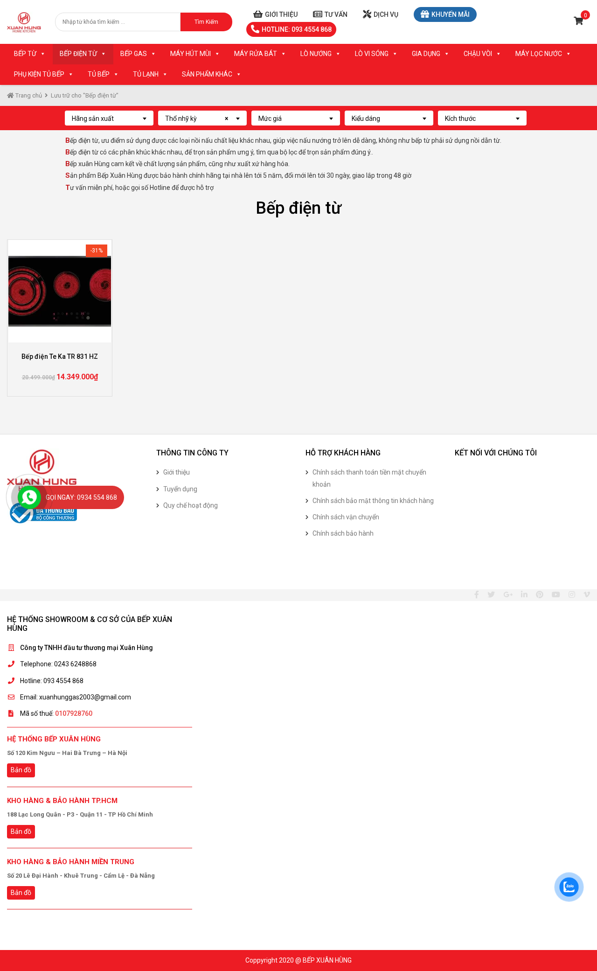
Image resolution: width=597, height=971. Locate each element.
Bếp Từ (25, 53)
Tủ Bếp (99, 74)
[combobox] (109, 118)
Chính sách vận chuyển (345, 517)
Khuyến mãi (450, 14)
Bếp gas (133, 53)
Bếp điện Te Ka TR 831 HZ (59, 356)
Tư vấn (336, 14)
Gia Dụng (426, 53)
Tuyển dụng (180, 489)
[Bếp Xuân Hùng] (24, 22)
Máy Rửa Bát (255, 53)
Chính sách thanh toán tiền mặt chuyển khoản (369, 478)
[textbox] (109, 118)
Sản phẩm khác (207, 74)
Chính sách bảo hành (343, 533)
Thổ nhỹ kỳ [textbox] (196, 118)
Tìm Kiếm (206, 22)
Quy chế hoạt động (190, 505)
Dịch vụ (386, 14)
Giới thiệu (281, 14)
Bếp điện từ (78, 53)
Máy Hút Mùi (190, 53)
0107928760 (73, 713)
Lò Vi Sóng (372, 53)
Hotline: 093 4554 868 (297, 29)
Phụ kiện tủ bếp (39, 74)
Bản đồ (21, 770)
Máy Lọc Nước (538, 53)
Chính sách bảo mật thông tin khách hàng (373, 500)
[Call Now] (29, 497)
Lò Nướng (316, 53)
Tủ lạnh (146, 74)
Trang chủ (28, 95)
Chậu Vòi (478, 53)
